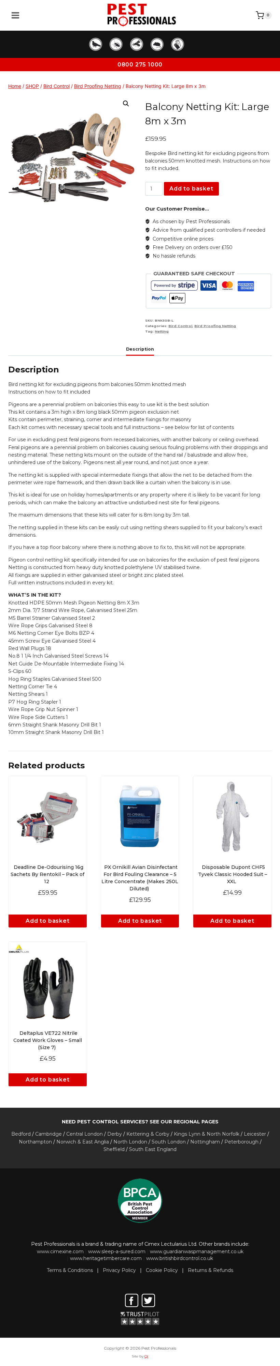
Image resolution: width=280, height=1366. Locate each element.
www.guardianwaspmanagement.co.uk (196, 1251)
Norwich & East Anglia (82, 1142)
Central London (84, 1134)
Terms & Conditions (70, 1270)
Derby (114, 1134)
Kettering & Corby (147, 1134)
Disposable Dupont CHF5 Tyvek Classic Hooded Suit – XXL (232, 874)
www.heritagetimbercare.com (106, 1258)
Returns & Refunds (210, 1270)
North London (130, 1142)
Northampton (35, 1142)
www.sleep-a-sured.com (116, 1251)
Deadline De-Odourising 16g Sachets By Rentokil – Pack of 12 (47, 874)
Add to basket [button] (47, 921)
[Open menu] (15, 15)
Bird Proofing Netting (215, 326)
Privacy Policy (119, 1270)
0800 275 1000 (140, 64)
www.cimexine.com (60, 1251)
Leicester (255, 1134)
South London (169, 1142)
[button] (126, 103)
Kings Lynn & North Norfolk (206, 1134)
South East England (153, 1149)
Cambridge (48, 1134)
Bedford (21, 1134)
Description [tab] (140, 349)
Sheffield (114, 1149)
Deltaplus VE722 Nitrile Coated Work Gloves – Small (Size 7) (47, 1040)
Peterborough (241, 1142)
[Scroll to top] (264, 1295)
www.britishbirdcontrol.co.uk (179, 1258)
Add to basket (191, 188)
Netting (162, 331)
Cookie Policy (162, 1270)
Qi (146, 1356)
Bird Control (180, 326)
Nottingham (205, 1142)
